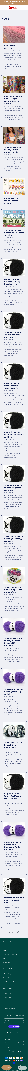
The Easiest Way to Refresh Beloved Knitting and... (13, 744)
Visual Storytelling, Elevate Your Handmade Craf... (13, 844)
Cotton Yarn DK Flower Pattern (11, 199)
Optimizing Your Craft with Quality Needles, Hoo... (12, 281)
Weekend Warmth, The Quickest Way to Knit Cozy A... (13, 953)
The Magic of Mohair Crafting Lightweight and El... (13, 691)
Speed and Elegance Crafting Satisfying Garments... (13, 538)
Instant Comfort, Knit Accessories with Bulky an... (14, 900)
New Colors (9, 46)
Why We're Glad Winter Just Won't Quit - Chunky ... (12, 796)
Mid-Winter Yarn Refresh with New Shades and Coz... (12, 1059)
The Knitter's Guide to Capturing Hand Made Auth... (13, 487)
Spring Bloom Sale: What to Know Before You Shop (14, 232)
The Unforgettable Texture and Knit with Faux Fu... (12, 334)
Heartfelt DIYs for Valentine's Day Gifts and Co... (14, 434)
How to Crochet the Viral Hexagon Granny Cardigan (13, 98)
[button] (4, 7)
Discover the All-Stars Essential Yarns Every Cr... (11, 385)
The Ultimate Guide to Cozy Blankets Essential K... (13, 640)
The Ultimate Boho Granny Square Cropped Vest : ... (12, 149)
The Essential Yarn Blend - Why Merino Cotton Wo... (13, 589)
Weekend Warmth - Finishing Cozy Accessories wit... (13, 1008)
